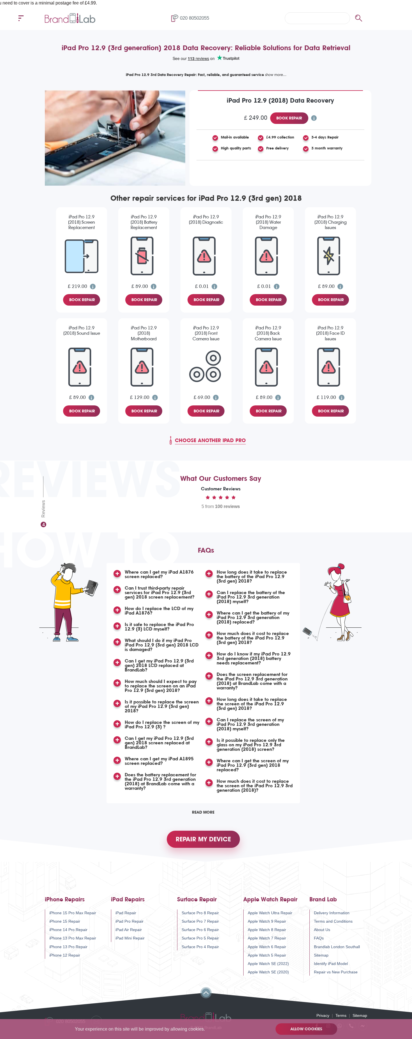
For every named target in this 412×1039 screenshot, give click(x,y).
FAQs (319, 938)
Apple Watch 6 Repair (267, 947)
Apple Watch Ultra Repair (270, 913)
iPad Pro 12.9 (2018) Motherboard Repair (144, 333)
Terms (340, 1015)
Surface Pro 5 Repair (200, 938)
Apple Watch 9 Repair (267, 921)
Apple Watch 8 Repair (267, 929)
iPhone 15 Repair (64, 921)
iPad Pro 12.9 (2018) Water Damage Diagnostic (268, 222)
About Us (322, 929)
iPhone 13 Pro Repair (68, 947)
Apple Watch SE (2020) (268, 972)
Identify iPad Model (331, 963)
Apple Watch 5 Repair (267, 955)
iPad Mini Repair (130, 938)
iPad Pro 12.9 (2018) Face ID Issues (330, 333)
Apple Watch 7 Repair (267, 938)
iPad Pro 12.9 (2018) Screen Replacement (81, 222)
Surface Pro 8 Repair (200, 913)
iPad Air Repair (128, 929)
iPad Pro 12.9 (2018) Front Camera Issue (206, 333)
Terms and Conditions (333, 921)
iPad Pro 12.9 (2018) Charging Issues (330, 222)
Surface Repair (197, 899)
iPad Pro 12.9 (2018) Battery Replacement (144, 222)
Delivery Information (331, 913)
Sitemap (321, 955)
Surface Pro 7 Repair (200, 921)
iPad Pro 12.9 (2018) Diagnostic (206, 219)
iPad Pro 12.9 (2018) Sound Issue (81, 330)
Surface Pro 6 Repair (200, 929)
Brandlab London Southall (337, 947)
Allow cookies (306, 1029)
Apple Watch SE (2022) (268, 963)
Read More (203, 812)
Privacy (322, 1015)
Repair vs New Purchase (336, 972)
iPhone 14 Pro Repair (68, 929)
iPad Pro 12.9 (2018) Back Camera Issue (268, 333)
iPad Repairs (128, 899)
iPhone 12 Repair (64, 955)
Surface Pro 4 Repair (200, 947)
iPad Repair (125, 913)
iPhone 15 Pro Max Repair (72, 913)
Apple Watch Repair (270, 899)
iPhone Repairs (65, 899)
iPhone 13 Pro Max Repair (72, 938)
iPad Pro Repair (129, 921)
